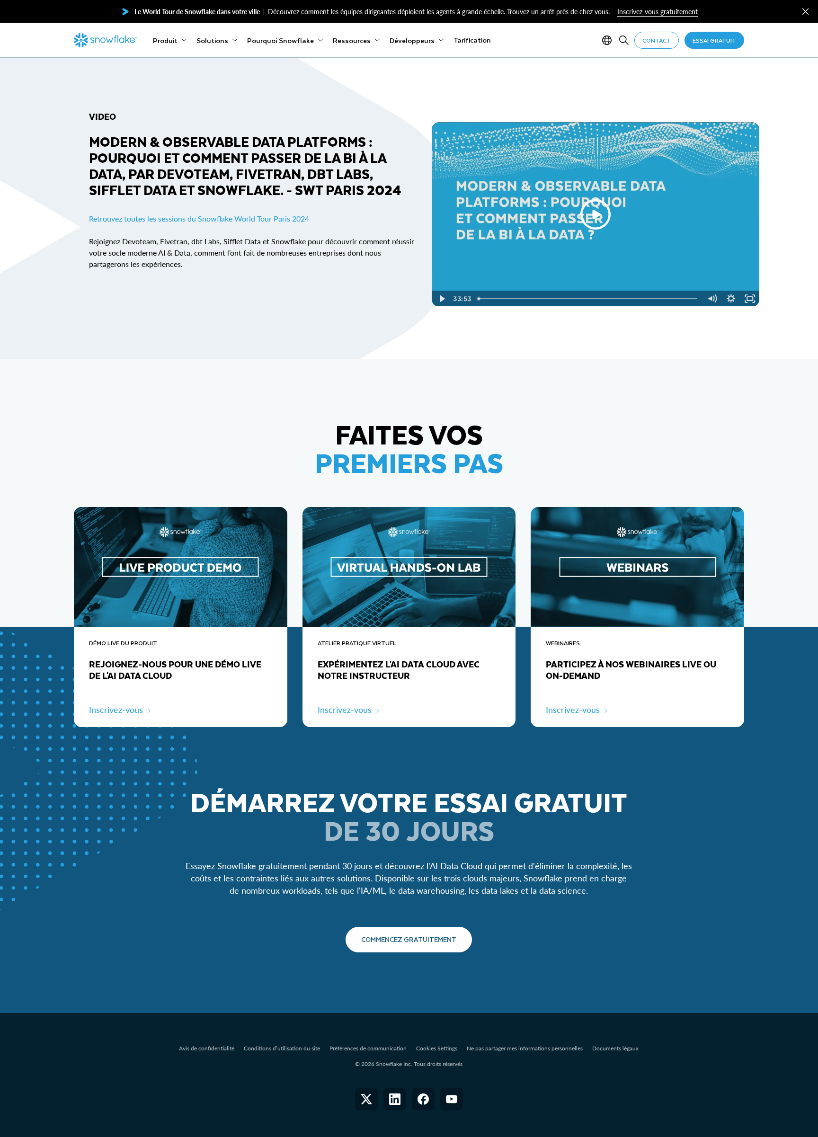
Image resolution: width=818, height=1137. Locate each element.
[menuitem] (170, 40)
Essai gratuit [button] (714, 40)
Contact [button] (656, 40)
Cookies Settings (436, 1048)
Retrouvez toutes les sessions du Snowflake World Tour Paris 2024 (199, 218)
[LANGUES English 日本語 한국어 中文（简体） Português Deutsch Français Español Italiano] (608, 40)
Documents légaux (615, 1048)
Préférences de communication (368, 1048)
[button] (805, 12)
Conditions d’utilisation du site (282, 1048)
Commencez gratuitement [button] (408, 939)
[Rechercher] (624, 40)
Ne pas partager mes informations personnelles (525, 1048)
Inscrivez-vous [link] (116, 709)
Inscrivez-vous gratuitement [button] (657, 12)
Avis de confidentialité (206, 1048)
